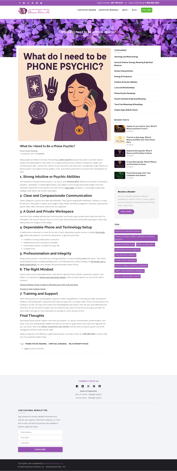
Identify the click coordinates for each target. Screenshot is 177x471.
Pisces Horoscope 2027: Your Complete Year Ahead (138, 174)
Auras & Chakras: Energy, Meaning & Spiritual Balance (133, 63)
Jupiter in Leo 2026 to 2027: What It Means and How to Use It (141, 127)
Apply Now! (126, 211)
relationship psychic (78, 344)
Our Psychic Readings (108, 10)
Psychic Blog (75, 35)
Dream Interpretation (123, 71)
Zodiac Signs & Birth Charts (126, 110)
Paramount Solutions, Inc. (53, 463)
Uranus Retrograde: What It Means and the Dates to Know (141, 163)
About (125, 10)
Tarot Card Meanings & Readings (128, 104)
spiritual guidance (58, 344)
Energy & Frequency (123, 76)
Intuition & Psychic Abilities (125, 82)
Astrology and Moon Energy (126, 57)
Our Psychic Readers (87, 10)
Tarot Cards (69, 188)
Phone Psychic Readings (29, 151)
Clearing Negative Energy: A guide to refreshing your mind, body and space (49, 285)
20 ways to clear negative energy (33, 289)
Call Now (146, 10)
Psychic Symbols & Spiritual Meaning (130, 99)
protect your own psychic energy (52, 277)
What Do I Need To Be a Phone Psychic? (97, 35)
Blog (134, 10)
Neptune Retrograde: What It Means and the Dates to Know (139, 152)
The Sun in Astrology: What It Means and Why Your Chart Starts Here (140, 139)
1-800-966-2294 (152, 2)
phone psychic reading (35, 344)
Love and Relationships (124, 88)
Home (66, 35)
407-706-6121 (117, 2)
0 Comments (39, 154)
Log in (26, 348)
